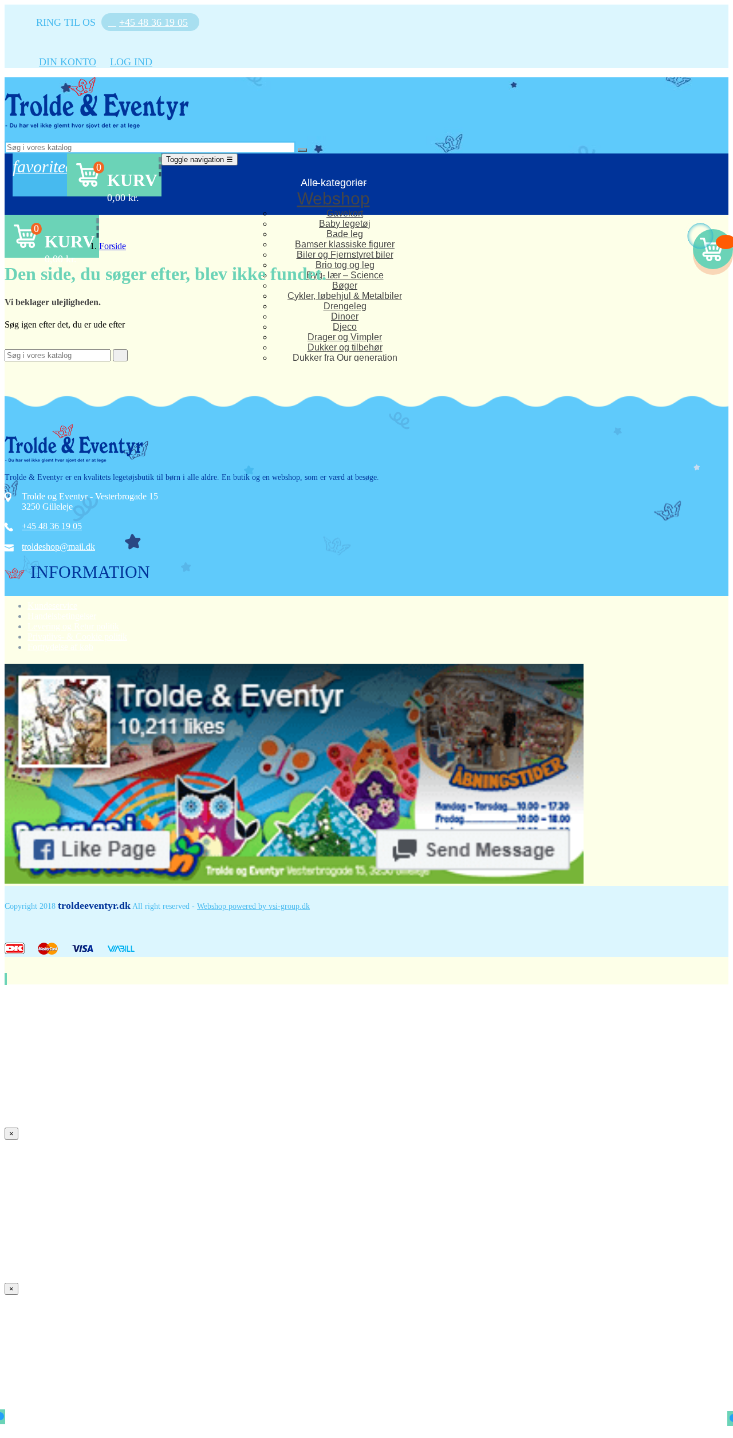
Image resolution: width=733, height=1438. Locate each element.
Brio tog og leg (345, 265)
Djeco (345, 327)
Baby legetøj (345, 223)
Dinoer (344, 316)
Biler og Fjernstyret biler (345, 254)
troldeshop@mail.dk (58, 546)
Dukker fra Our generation (345, 358)
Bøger (344, 285)
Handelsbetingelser (61, 616)
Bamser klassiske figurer (345, 244)
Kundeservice (52, 605)
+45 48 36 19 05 (52, 526)
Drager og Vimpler (345, 337)
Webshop (333, 198)
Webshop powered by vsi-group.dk (253, 906)
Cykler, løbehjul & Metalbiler (344, 296)
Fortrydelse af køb (60, 647)
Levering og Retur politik (73, 626)
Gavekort (344, 213)
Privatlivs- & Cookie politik (77, 636)
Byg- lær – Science (345, 275)
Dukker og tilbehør (345, 347)
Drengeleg (345, 306)
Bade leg (344, 234)
